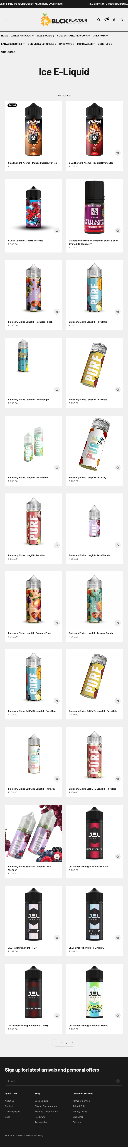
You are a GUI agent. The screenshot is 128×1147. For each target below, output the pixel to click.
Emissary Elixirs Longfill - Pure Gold (88, 399)
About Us (9, 1100)
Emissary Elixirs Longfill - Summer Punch (30, 633)
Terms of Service (81, 1100)
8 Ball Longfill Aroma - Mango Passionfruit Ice (32, 162)
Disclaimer (78, 1117)
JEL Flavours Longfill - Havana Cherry (28, 1025)
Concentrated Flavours (72, 35)
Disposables (85, 44)
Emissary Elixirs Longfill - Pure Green (28, 477)
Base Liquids (44, 35)
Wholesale (8, 52)
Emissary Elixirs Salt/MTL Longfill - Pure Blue (32, 711)
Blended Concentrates (46, 1111)
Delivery (77, 1122)
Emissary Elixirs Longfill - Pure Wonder (90, 555)
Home (4, 35)
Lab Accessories (11, 44)
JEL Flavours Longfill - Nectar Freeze (88, 1025)
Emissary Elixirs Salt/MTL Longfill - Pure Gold (93, 711)
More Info (104, 44)
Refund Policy (80, 1106)
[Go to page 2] (72, 1042)
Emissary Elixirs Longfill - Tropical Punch (91, 633)
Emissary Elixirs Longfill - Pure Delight (28, 399)
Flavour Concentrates (46, 1106)
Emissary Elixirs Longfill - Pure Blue (88, 321)
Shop (7, 1117)
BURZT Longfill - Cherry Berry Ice (25, 240)
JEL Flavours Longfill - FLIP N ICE (86, 947)
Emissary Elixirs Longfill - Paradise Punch (30, 321)
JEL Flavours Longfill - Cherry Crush (88, 866)
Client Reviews (12, 1111)
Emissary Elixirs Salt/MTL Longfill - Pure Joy (31, 788)
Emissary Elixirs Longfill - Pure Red (26, 555)
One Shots (99, 35)
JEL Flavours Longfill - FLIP (22, 947)
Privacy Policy (80, 1111)
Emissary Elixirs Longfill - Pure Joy (87, 477)
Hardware (65, 44)
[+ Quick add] (118, 153)
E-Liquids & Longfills (41, 44)
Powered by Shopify (34, 1135)
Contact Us (10, 1106)
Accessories (41, 1122)
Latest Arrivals (21, 35)
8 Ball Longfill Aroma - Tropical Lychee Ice (91, 162)
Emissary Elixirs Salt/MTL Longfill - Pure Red (92, 788)
